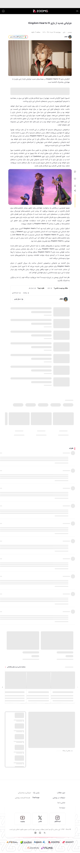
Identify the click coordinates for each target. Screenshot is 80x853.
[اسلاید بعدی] (2, 687)
